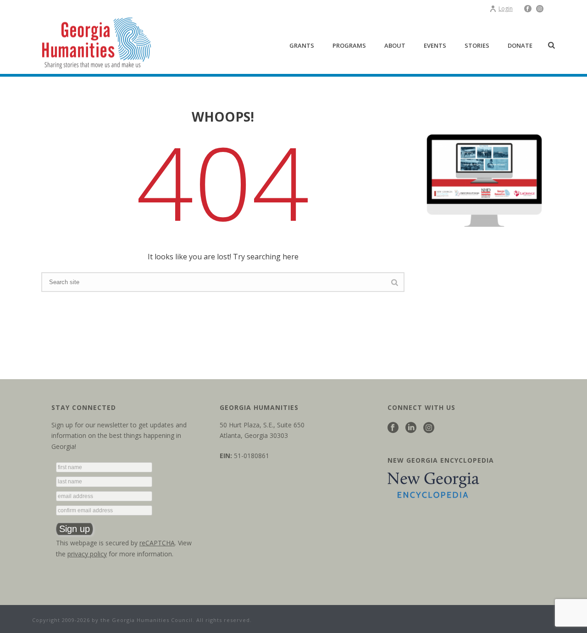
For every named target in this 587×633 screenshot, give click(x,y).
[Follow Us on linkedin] (410, 428)
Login (505, 8)
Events (435, 45)
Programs (349, 45)
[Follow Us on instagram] (428, 428)
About (394, 45)
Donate (520, 45)
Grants (301, 45)
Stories (477, 45)
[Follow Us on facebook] (393, 428)
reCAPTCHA (157, 542)
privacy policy (87, 553)
